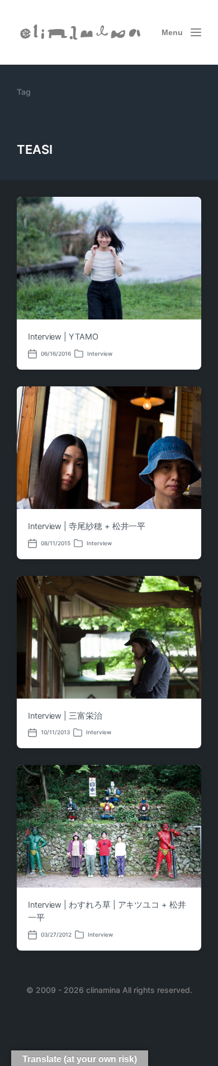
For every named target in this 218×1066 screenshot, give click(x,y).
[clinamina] (81, 32)
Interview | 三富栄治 (65, 716)
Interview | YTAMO (63, 337)
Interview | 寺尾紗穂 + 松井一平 (86, 526)
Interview (99, 353)
